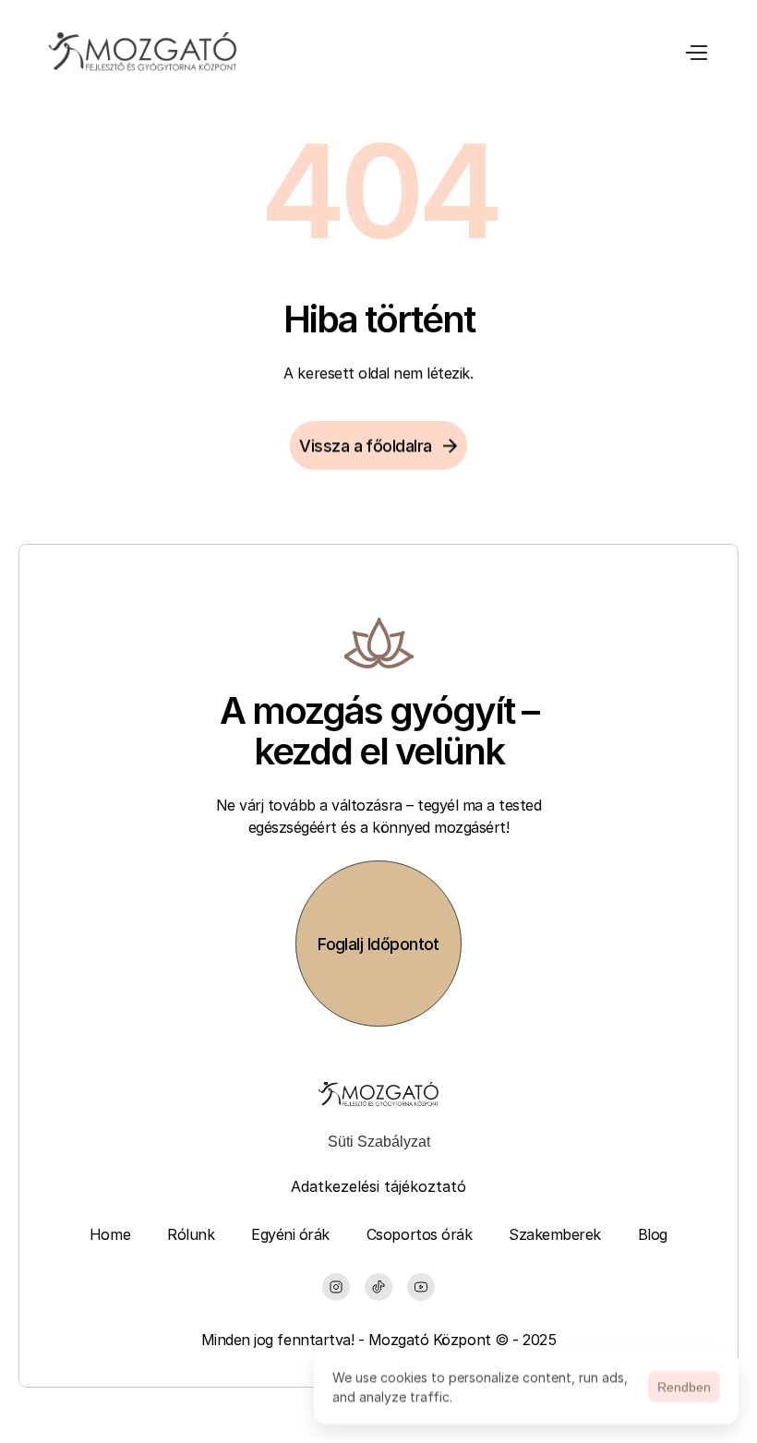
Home (110, 1234)
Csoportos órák (419, 1234)
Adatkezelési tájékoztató (378, 1186)
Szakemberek (555, 1234)
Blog (652, 1234)
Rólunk (190, 1234)
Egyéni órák (290, 1234)
